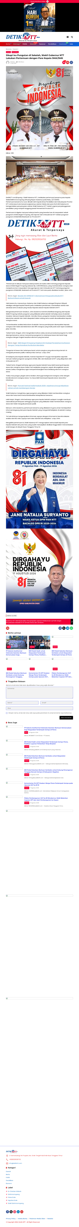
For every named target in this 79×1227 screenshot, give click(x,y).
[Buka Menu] (67, 37)
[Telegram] (67, 628)
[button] (72, 37)
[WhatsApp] (71, 628)
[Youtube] (21, 1211)
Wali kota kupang (14, 1194)
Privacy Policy (11, 1218)
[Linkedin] (18, 1211)
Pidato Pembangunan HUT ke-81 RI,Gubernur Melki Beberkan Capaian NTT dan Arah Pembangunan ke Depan (61, 675)
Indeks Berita (22, 1218)
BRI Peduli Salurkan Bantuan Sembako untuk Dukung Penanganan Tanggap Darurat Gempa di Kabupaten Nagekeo (16, 675)
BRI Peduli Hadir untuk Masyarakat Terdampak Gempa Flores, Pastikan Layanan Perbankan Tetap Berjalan (38, 653)
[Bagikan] (71, 62)
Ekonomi (9, 1183)
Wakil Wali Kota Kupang (16, 1203)
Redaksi (12, 61)
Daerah (8, 52)
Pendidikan (15, 52)
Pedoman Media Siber (37, 1218)
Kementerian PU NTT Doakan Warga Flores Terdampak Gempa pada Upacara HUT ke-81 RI (39, 675)
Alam (8, 647)
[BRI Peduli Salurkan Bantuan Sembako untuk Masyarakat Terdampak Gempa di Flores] (62, 642)
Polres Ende (12, 1197)
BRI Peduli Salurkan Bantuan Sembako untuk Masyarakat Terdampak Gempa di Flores (62, 653)
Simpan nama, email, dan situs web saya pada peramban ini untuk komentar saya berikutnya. (40, 713)
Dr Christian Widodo (14, 1191)
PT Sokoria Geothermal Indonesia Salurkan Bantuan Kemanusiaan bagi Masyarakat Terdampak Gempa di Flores (16, 653)
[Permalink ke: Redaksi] (8, 62)
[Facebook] (60, 628)
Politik (8, 1177)
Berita (8, 1174)
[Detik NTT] (23, 37)
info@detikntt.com (15, 1163)
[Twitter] (64, 628)
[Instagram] (14, 1211)
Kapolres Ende (12, 1200)
